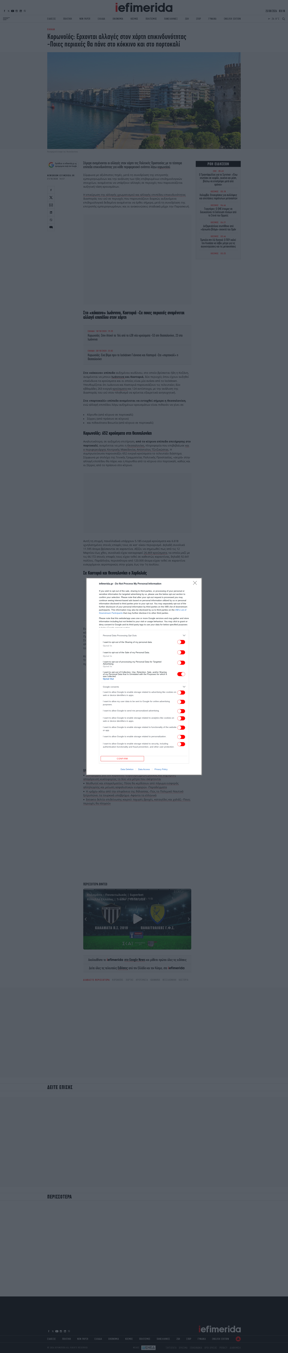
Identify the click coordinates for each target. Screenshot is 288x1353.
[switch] (181, 642)
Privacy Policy (161, 769)
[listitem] (144, 635)
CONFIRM (122, 759)
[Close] (196, 584)
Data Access (144, 769)
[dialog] (144, 676)
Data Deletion (127, 769)
